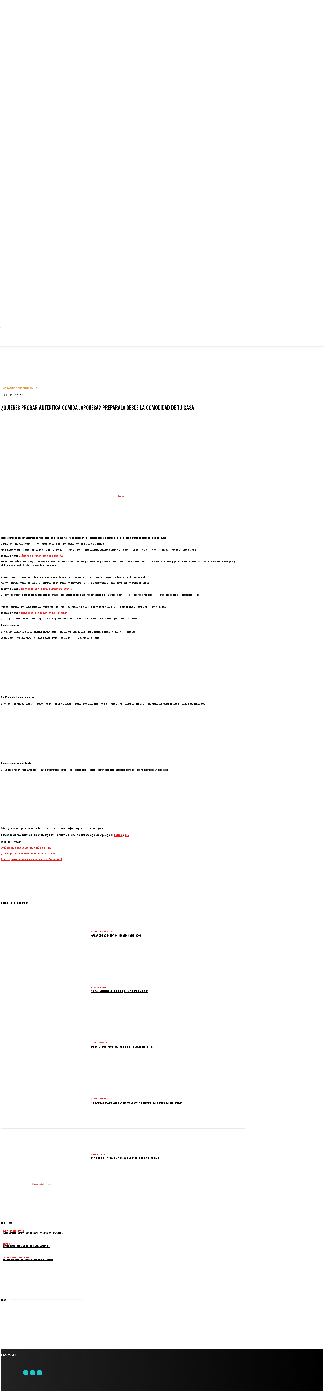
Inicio (3, 387)
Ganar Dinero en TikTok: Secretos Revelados (116, 935)
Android (118, 835)
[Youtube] (39, 1372)
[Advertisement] (53, 339)
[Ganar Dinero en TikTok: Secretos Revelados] (45, 933)
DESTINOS (7, 1244)
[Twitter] (32, 1372)
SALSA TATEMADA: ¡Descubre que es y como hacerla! (119, 991)
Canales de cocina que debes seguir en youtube (43, 612)
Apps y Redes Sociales (27, 387)
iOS (127, 835)
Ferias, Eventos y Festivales (16, 1257)
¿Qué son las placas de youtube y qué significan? (26, 847)
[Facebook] (25, 1372)
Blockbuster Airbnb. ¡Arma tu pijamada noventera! (26, 1246)
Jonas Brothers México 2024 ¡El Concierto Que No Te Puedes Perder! (34, 1233)
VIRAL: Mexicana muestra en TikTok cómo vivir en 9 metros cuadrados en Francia (136, 1102)
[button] (319, 328)
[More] (158, 487)
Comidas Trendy (98, 1154)
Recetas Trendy (98, 987)
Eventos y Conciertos (13, 1231)
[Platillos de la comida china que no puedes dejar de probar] (45, 1156)
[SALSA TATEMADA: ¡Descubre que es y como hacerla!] (45, 989)
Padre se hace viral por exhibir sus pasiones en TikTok (122, 1047)
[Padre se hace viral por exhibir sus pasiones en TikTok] (45, 1045)
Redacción (20, 394)
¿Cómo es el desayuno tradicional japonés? (41, 555)
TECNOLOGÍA (12, 387)
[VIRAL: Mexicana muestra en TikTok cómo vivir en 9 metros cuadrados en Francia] (45, 1100)
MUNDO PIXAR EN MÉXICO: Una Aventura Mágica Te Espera (28, 1259)
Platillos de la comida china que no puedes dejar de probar (125, 1158)
